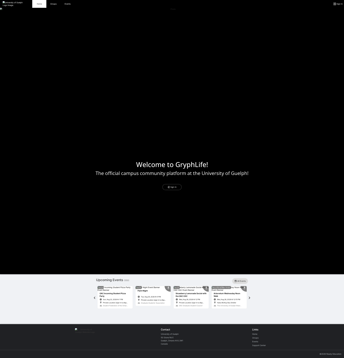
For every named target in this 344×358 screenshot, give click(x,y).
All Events (241, 281)
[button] (14, 4)
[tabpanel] (115, 297)
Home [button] (39, 4)
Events (68, 4)
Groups (53, 4)
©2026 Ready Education (330, 354)
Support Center (259, 345)
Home (254, 334)
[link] (115, 297)
